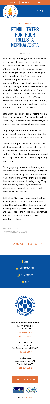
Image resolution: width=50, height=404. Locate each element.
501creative (28, 397)
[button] (41, 11)
